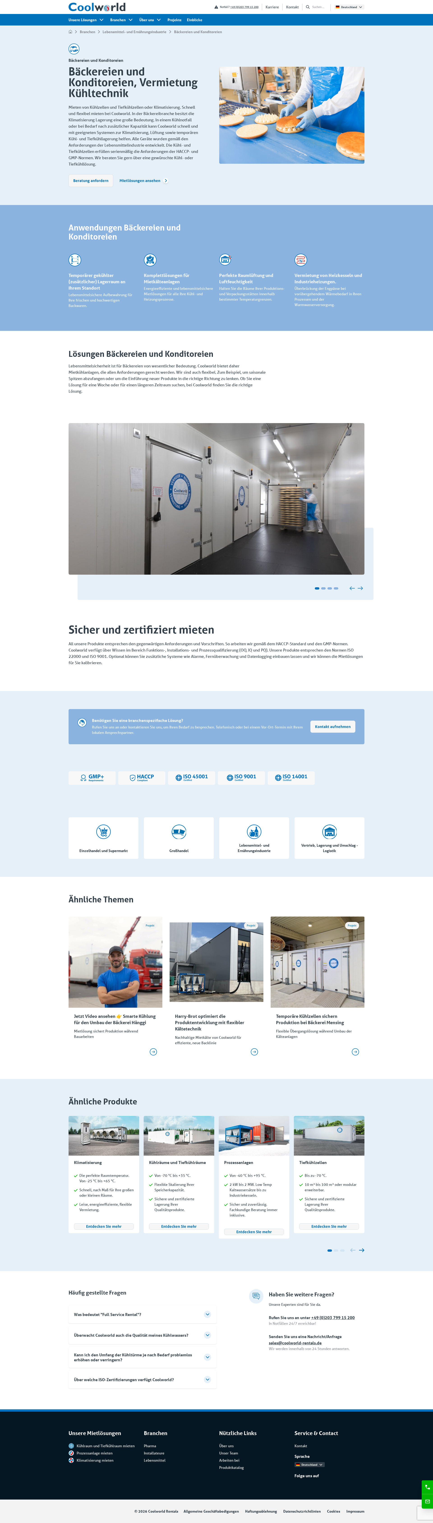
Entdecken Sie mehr (104, 1226)
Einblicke (194, 19)
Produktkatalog (231, 1467)
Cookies (333, 1511)
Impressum (355, 1511)
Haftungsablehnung (261, 1511)
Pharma (150, 1445)
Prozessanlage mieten (95, 1453)
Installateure (154, 1453)
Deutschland (349, 7)
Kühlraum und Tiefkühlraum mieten (106, 1445)
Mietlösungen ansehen (140, 180)
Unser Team (228, 1453)
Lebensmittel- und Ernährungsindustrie (134, 31)
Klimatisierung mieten (95, 1460)
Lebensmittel (155, 1460)
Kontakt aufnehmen (333, 726)
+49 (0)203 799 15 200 (244, 7)
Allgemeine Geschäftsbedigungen (211, 1511)
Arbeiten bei (229, 1460)
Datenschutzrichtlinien (302, 1511)
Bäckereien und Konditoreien (198, 31)
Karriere (272, 7)
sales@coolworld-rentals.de (295, 1342)
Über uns (146, 19)
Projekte (175, 19)
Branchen (118, 19)
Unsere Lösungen (83, 19)
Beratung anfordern (90, 180)
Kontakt (292, 7)
